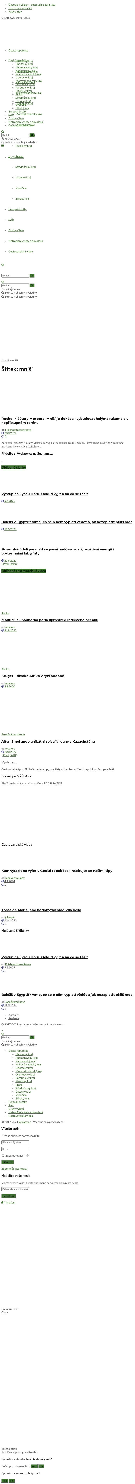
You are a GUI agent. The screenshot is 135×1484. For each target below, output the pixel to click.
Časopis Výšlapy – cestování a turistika (31, 4)
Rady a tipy (15, 11)
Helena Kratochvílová (18, 429)
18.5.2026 (10, 529)
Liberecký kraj (24, 77)
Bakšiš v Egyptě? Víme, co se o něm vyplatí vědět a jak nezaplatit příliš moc (66, 522)
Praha (18, 94)
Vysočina (21, 104)
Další (13, 563)
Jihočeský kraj (24, 63)
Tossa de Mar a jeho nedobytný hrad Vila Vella (41, 910)
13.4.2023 (10, 920)
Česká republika (18, 50)
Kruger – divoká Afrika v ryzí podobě (32, 676)
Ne (41, 1466)
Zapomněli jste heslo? (14, 1168)
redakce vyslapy (15, 877)
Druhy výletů (16, 118)
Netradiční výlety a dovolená (25, 121)
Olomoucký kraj (25, 84)
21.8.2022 (10, 560)
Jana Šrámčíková (15, 1001)
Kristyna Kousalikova (18, 964)
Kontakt (13, 1014)
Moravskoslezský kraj (28, 113)
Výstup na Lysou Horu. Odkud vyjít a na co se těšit (44, 494)
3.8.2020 (9, 686)
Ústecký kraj (23, 101)
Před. (5, 563)
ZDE (59, 783)
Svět (11, 114)
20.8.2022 (10, 433)
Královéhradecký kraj (28, 92)
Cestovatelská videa (20, 125)
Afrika (5, 613)
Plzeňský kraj (23, 145)
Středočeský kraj (25, 97)
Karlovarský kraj (25, 70)
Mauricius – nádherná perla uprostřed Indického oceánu (49, 620)
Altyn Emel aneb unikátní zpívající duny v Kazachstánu (48, 741)
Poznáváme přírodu (13, 734)
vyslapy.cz (25, 1024)
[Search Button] (32, 135)
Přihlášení (9, 1202)
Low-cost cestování (20, 8)
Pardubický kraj (25, 87)
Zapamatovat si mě (17, 1155)
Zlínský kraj (22, 108)
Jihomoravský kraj (26, 67)
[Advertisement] (67, 330)
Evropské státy (17, 111)
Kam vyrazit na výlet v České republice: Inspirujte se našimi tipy (56, 871)
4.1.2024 (9, 881)
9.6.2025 (9, 501)
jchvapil (9, 917)
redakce (10, 627)
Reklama (13, 1018)
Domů (5, 360)
